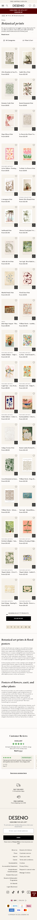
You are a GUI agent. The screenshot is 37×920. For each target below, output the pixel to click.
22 (26, 627)
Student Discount (11, 875)
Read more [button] (5, 34)
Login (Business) (12, 887)
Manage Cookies (25, 873)
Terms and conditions (26, 860)
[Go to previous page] (8, 627)
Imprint (15, 856)
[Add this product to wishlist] (16, 48)
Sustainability (13, 863)
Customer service (25, 853)
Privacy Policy (16, 842)
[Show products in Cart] (34, 5)
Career (15, 860)
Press (15, 853)
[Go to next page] (29, 627)
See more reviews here (18, 773)
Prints (9, 15)
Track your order (25, 856)
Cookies (22, 863)
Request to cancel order (27, 869)
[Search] (7, 5)
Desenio (24, 914)
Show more (18, 618)
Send (18, 837)
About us (14, 850)
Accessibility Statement (9, 866)
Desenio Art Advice (26, 850)
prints (19, 649)
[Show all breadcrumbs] (4, 16)
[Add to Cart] (16, 66)
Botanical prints (19, 15)
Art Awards (13, 883)
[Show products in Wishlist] (30, 5)
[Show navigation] (3, 5)
